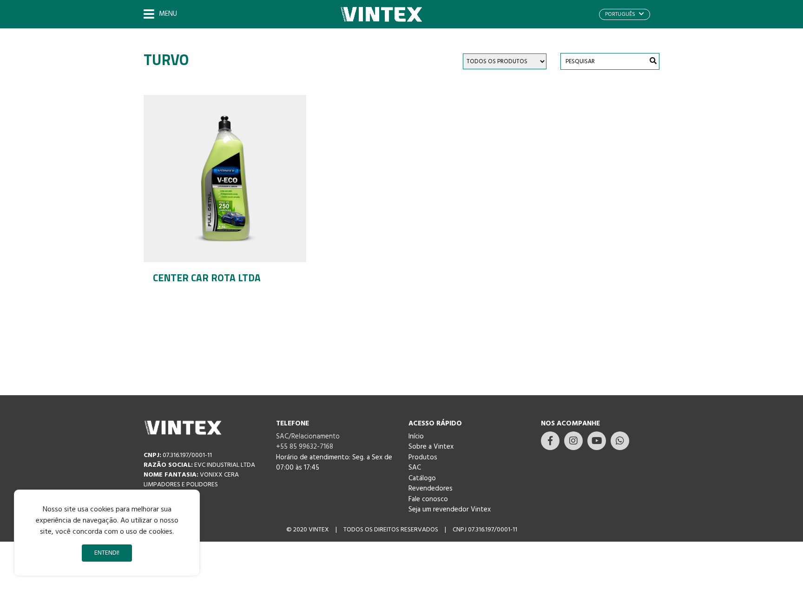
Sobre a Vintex (431, 446)
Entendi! (106, 553)
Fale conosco (428, 499)
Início (416, 436)
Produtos (422, 457)
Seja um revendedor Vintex (449, 509)
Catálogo (422, 478)
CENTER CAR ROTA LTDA (207, 277)
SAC (414, 467)
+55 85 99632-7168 (304, 446)
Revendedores (430, 488)
